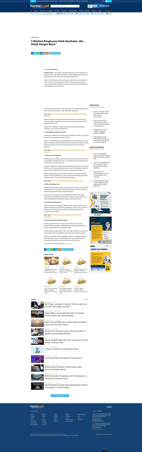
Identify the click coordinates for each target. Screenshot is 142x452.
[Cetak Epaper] (98, 7)
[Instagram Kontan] (111, 407)
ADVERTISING (85, 1)
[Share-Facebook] (32, 53)
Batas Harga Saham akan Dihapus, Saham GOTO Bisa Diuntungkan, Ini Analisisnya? (102, 123)
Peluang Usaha (33, 423)
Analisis (55, 414)
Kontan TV (56, 421)
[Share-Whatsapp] (38, 53)
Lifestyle (94, 11)
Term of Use (40, 434)
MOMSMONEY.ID (71, 1)
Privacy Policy (63, 434)
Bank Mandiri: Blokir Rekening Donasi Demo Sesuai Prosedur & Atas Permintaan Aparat (101, 139)
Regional (44, 419)
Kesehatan (44, 423)
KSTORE (38, 1)
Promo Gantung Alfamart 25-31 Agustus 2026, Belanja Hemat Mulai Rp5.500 (102, 165)
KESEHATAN (35, 37)
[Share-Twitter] (35, 53)
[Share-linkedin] (41, 53)
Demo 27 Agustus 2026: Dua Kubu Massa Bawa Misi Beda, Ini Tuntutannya (101, 114)
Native (79, 417)
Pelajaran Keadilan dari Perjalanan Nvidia (62, 349)
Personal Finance (84, 11)
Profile (36, 434)
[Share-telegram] (44, 53)
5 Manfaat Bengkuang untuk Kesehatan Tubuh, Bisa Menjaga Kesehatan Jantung (80, 271)
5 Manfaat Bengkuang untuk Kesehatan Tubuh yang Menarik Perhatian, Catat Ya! (50, 271)
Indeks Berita (60, 395)
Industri (57, 11)
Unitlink (67, 417)
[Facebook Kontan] (107, 407)
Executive (56, 416)
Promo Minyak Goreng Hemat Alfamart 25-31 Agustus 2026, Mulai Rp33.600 (101, 183)
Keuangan (50, 11)
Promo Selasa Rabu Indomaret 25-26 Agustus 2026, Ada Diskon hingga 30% (102, 156)
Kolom (55, 417)
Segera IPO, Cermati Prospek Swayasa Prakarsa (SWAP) (100, 131)
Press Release (48, 374)
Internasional (73, 11)
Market (67, 414)
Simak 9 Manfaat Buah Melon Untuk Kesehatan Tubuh (67, 181)
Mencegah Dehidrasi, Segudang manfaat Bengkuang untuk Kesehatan (81, 290)
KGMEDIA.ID (78, 1)
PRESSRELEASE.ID (54, 1)
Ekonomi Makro (69, 421)
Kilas (79, 416)
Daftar (109, 1)
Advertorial (80, 419)
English (43, 414)
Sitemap (32, 434)
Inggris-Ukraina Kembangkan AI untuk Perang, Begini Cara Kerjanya (101, 174)
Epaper (32, 1)
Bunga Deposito (69, 419)
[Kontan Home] (31, 11)
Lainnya (108, 11)
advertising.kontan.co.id (99, 429)
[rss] (47, 53)
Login (103, 1)
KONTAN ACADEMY (45, 1)
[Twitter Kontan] (109, 407)
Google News (68, 243)
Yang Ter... (44, 421)
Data (99, 11)
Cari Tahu (44, 424)
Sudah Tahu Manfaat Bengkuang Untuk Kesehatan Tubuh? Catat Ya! (66, 271)
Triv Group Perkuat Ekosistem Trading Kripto (63, 358)
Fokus (43, 417)
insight (36, 11)
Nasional (64, 11)
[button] (77, 6)
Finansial (47, 329)
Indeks (87, 299)
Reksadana (68, 416)
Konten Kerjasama (82, 414)
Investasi (42, 11)
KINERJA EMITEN (62, 1)
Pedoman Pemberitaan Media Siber (51, 434)
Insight (47, 347)
